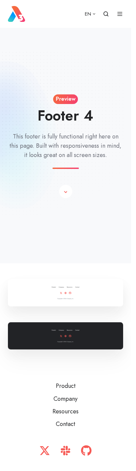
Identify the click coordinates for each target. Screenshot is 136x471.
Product (66, 386)
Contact (65, 424)
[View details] (44, 450)
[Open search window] (106, 14)
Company (65, 398)
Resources (65, 411)
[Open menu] (120, 14)
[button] (65, 191)
